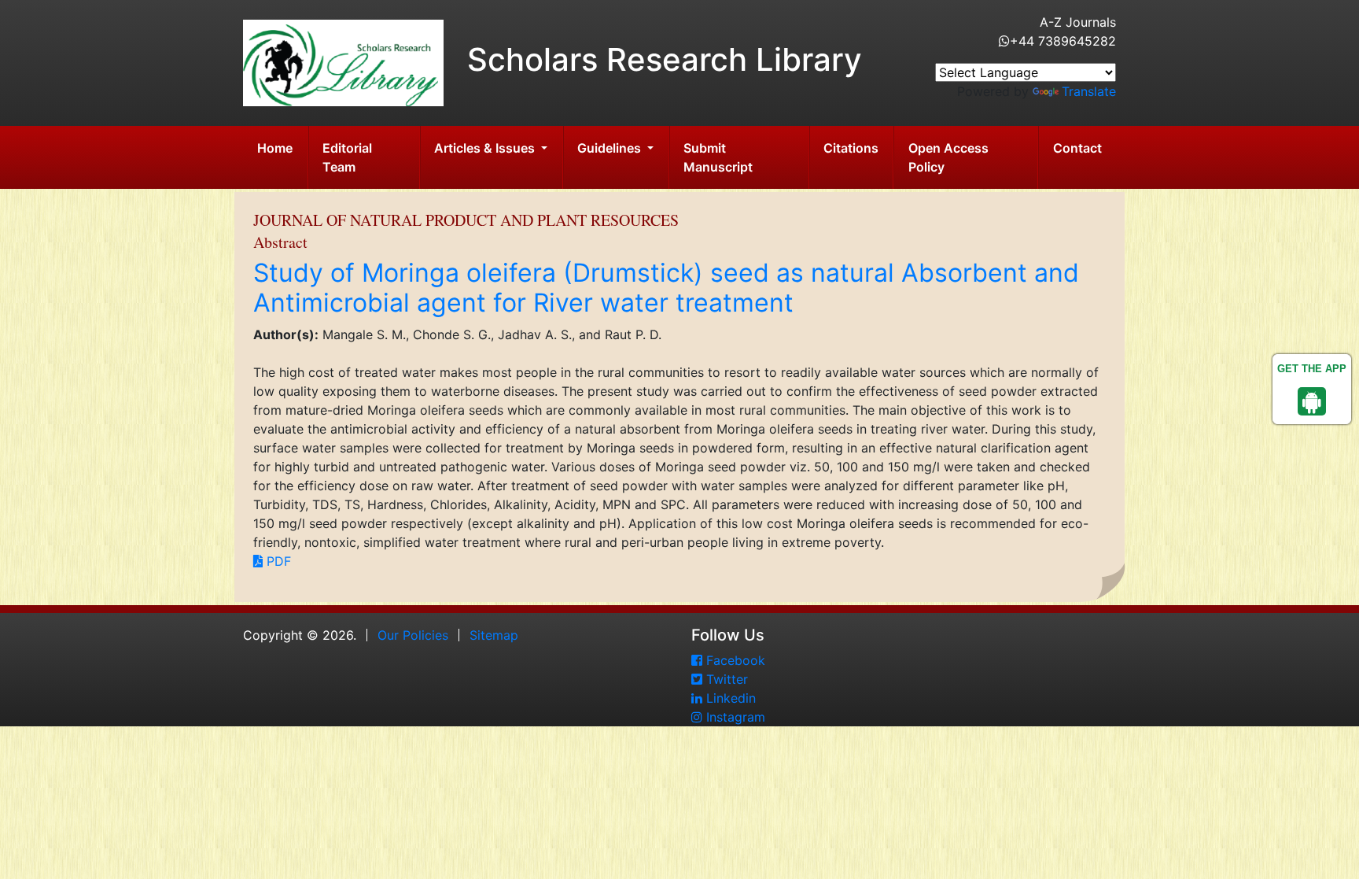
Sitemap (494, 635)
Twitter (725, 679)
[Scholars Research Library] (343, 61)
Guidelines (610, 148)
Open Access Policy (948, 157)
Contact (1077, 148)
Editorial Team (347, 157)
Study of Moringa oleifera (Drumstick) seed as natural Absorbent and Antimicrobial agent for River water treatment (666, 287)
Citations (850, 148)
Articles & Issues (486, 148)
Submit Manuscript (718, 157)
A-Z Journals (1078, 22)
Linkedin (729, 698)
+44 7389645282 (1063, 41)
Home (275, 148)
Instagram (733, 717)
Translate (1089, 91)
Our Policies (413, 635)
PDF (277, 561)
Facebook (733, 660)
